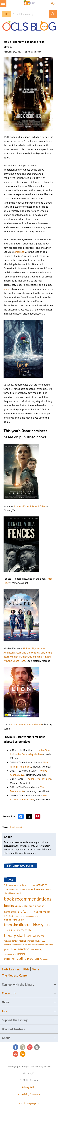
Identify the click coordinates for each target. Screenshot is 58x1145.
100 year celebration (15, 885)
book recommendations (27, 899)
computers (10, 912)
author (22, 889)
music (37, 940)
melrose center (10, 941)
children (19, 906)
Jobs (4, 1011)
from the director (18, 924)
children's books (34, 906)
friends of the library (14, 919)
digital (30, 912)
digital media (42, 912)
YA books (44, 959)
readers (8, 289)
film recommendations (29, 916)
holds (47, 925)
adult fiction (9, 889)
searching (20, 953)
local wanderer (35, 936)
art (17, 889)
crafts (22, 911)
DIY (5, 916)
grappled (19, 251)
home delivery (9, 930)
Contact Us (9, 993)
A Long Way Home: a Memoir (26, 724)
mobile (22, 940)
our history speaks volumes (33, 944)
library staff (14, 935)
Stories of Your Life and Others (30, 506)
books (13, 826)
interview (21, 930)
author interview (35, 889)
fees (17, 916)
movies (20, 826)
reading (24, 949)
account (31, 885)
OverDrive (49, 945)
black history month (12, 893)
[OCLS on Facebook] (15, 1047)
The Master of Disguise (38, 778)
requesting (36, 949)
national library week (13, 944)
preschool (10, 949)
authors (49, 889)
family (11, 916)
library (31, 930)
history (38, 924)
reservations (9, 954)
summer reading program (21, 958)
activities (41, 885)
